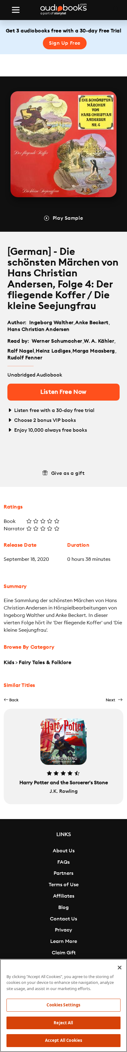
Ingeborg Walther (51, 322)
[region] (63, 1005)
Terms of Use (64, 884)
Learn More (63, 941)
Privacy (63, 930)
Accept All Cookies (63, 1040)
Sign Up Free (64, 43)
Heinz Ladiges (53, 351)
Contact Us (63, 918)
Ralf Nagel (20, 351)
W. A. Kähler (99, 341)
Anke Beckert (92, 322)
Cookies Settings (63, 1005)
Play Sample (68, 218)
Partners (63, 873)
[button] (11, 700)
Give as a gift (68, 473)
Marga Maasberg (93, 351)
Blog (63, 907)
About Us (64, 850)
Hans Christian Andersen (38, 329)
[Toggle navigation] (15, 10)
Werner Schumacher (57, 341)
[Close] (119, 967)
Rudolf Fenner (24, 358)
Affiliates (63, 896)
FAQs (63, 862)
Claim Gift (64, 952)
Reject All (63, 1022)
